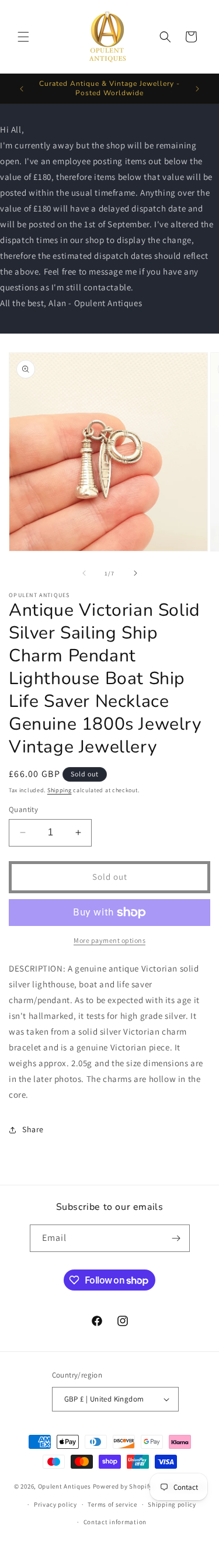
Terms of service (112, 1504)
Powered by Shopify (123, 1486)
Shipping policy (172, 1504)
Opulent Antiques (64, 1486)
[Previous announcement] (21, 89)
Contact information (115, 1522)
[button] (23, 37)
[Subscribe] (176, 1238)
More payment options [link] (109, 940)
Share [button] (33, 1129)
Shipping (59, 790)
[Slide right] (135, 573)
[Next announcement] (197, 89)
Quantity (23, 809)
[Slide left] (84, 573)
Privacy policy (55, 1504)
